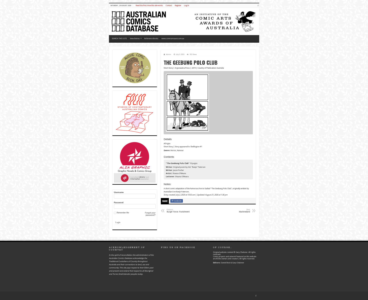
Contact (169, 5)
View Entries (135, 38)
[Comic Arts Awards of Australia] (224, 21)
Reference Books (151, 38)
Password (118, 202)
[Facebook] (258, 5)
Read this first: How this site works (149, 5)
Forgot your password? (150, 214)
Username (119, 192)
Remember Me (123, 213)
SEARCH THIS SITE (119, 38)
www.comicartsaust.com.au (172, 38)
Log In (186, 5)
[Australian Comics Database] (139, 20)
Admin (168, 54)
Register (178, 5)
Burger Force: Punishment (178, 211)
